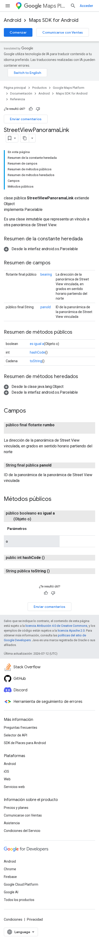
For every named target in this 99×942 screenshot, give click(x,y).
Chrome (10, 869)
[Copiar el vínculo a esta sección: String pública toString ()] (55, 571)
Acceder (86, 6)
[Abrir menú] (7, 6)
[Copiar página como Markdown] (24, 138)
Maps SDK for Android (53, 20)
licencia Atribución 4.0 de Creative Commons (56, 626)
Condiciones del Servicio (22, 831)
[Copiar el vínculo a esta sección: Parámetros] (31, 529)
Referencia (17, 99)
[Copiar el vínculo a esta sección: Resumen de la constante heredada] (87, 239)
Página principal (15, 87)
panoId (45, 307)
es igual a (37, 344)
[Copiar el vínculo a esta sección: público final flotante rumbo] (18, 431)
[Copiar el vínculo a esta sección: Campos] (31, 411)
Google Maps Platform (68, 87)
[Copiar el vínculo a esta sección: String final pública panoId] (57, 465)
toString (36, 361)
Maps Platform (54, 6)
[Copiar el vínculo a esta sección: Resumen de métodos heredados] (83, 377)
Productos (39, 87)
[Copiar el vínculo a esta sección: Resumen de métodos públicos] (77, 332)
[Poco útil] (38, 109)
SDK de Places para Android (25, 743)
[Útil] (30, 109)
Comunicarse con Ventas (62, 32)
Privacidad (35, 919)
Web (7, 779)
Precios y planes (16, 808)
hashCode (37, 352)
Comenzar (18, 32)
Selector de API (15, 735)
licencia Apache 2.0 (71, 630)
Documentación (21, 93)
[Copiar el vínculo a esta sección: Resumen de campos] (55, 263)
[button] (41, 249)
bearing (46, 274)
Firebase (10, 877)
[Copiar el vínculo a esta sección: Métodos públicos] (56, 499)
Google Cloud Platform (21, 884)
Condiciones (13, 919)
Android (12, 20)
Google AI (11, 892)
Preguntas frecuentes (20, 727)
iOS (6, 771)
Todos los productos (19, 900)
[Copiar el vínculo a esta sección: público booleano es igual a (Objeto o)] (37, 519)
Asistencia (12, 823)
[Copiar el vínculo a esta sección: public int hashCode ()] (50, 558)
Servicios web (14, 787)
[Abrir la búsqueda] (73, 6)
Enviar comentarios (26, 119)
